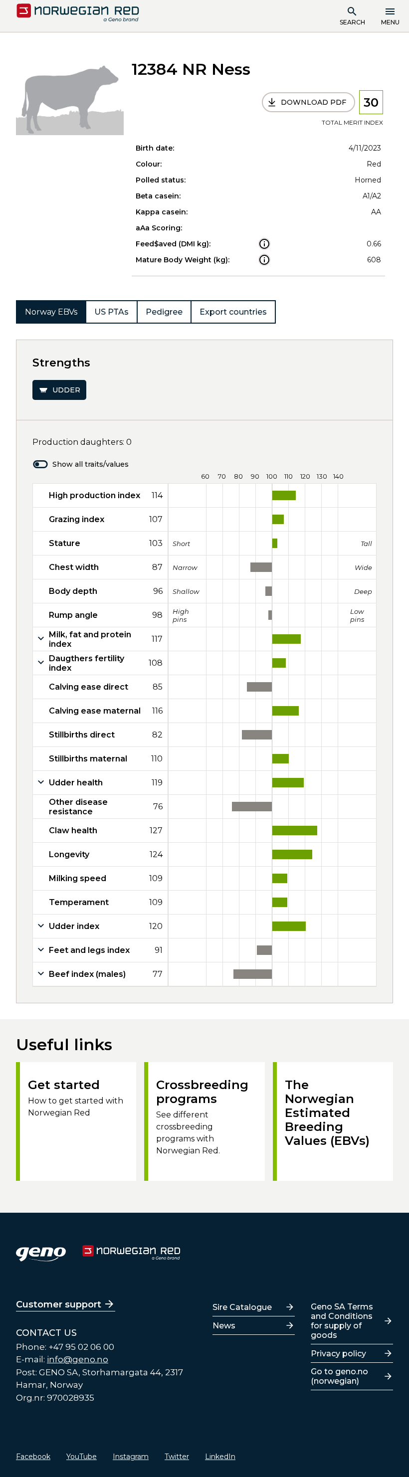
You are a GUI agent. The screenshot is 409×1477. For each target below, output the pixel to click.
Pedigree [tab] (164, 312)
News (223, 1325)
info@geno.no (77, 1359)
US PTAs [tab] (111, 312)
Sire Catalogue (242, 1307)
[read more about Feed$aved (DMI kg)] (264, 244)
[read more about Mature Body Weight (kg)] (264, 260)
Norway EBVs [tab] (51, 312)
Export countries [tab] (233, 312)
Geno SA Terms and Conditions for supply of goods (342, 1321)
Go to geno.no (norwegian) (339, 1376)
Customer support (58, 1304)
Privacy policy (338, 1353)
